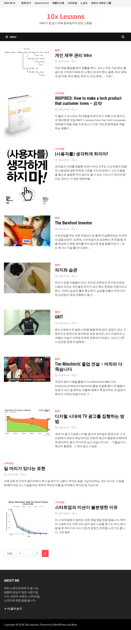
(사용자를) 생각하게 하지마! (81, 153)
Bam (74, 624)
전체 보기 (26, 2)
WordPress (60, 624)
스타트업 (72, 2)
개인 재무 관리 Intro (73, 55)
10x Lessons (65, 16)
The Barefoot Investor (73, 222)
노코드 (84, 2)
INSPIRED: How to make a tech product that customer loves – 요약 (88, 101)
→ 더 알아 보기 (13, 608)
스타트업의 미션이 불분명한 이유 (86, 507)
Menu (13, 37)
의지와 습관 (66, 270)
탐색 (57, 50)
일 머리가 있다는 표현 (24, 468)
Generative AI (42, 2)
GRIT (59, 317)
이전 (9, 553)
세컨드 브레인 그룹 (101, 2)
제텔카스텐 (58, 2)
